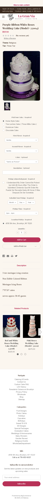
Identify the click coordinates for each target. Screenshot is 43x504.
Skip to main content (21, 5)
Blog (21, 397)
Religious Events (21, 441)
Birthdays (21, 421)
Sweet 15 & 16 (21, 423)
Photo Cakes (21, 413)
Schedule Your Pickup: (21, 198)
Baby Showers (21, 436)
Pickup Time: (21, 209)
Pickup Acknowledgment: (21, 179)
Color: (21, 157)
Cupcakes (22, 418)
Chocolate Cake (12, 130)
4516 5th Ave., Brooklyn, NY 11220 (19, 223)
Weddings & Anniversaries (21, 433)
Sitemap (21, 399)
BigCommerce (26, 496)
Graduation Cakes (21, 431)
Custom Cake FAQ (21, 384)
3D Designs (21, 426)
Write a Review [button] (10, 38)
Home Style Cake (12, 121)
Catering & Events (22, 379)
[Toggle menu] (3, 16)
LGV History (21, 387)
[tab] (18, 354)
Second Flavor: (21, 146)
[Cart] (41, 20)
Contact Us (21, 382)
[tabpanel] (11, 333)
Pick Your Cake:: (21, 117)
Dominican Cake (12, 127)
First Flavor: (21, 136)
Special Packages (21, 428)
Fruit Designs (21, 411)
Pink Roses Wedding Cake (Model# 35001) (32, 343)
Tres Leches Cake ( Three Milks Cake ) (21, 124)
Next (40, 331)
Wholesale (21, 394)
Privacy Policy (21, 392)
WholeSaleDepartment (21, 443)
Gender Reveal (21, 438)
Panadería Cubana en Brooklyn (21, 389)
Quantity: (21, 229)
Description (21, 265)
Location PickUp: (21, 220)
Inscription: (21, 168)
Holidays (21, 416)
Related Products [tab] (21, 308)
